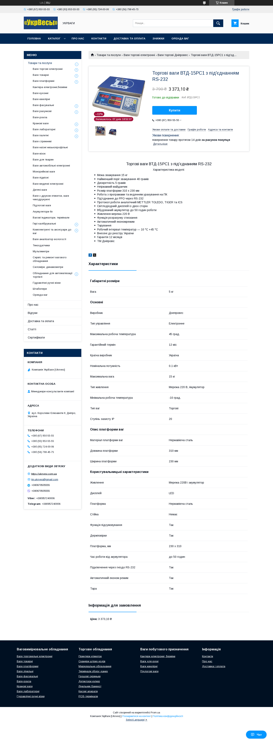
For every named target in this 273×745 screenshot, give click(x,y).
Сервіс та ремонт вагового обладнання (50, 259)
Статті (32, 329)
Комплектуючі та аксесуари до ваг (52, 231)
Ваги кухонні (40, 93)
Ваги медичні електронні (48, 183)
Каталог (54, 38)
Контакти (98, 38)
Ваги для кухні (149, 661)
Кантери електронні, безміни (157, 656)
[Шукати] (218, 23)
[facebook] (90, 255)
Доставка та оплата (129, 38)
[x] (94, 255)
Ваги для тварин (43, 159)
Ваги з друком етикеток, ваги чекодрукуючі (51, 197)
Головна (34, 38)
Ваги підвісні (41, 177)
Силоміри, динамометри (48, 266)
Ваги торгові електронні (139, 55)
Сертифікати (36, 337)
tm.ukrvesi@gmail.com (44, 479)
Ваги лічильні (25, 671)
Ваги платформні (43, 80)
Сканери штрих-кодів (92, 661)
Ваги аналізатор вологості (49, 239)
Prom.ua (155, 712)
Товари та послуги (109, 55)
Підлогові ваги (42, 205)
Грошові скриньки (90, 676)
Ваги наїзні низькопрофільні (50, 147)
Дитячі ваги (40, 189)
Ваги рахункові (42, 111)
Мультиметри (41, 251)
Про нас (78, 38)
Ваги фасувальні (43, 105)
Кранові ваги (41, 123)
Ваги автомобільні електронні (51, 165)
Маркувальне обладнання (95, 666)
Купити (174, 110)
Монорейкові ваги (44, 171)
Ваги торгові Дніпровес (173, 55)
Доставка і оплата (213, 666)
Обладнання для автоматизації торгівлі (53, 275)
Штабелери (40, 288)
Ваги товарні (41, 74)
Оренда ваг (180, 38)
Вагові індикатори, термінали (51, 217)
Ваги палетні (41, 135)
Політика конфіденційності (168, 716)
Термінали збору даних (93, 671)
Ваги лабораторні (44, 129)
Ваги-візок (39, 153)
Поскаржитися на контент (136, 716)
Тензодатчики (41, 245)
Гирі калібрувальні (44, 223)
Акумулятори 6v (43, 211)
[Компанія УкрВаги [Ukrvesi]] (41, 28)
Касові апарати (88, 691)
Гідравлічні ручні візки (47, 282)
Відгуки (32, 312)
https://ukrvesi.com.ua (44, 473)
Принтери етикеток (90, 656)
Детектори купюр (89, 681)
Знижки (158, 38)
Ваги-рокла (40, 117)
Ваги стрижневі (42, 141)
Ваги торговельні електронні (34, 656)
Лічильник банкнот (90, 686)
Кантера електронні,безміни (50, 87)
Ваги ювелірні (41, 99)
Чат (259, 734)
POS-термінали (88, 696)
